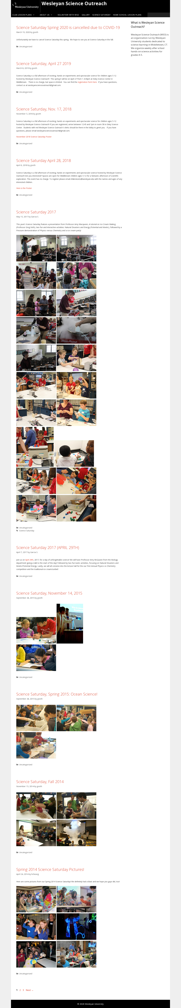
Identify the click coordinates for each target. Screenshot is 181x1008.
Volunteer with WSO (68, 15)
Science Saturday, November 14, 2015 (49, 593)
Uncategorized (25, 46)
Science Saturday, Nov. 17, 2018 (43, 109)
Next (30, 990)
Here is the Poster (24, 188)
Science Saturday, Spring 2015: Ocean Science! (56, 694)
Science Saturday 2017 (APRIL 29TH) (47, 547)
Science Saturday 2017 (36, 211)
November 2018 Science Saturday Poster (34, 136)
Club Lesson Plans (22, 15)
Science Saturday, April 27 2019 (43, 63)
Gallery (86, 15)
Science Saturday (101, 15)
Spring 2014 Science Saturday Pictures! (50, 869)
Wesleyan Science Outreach (74, 3)
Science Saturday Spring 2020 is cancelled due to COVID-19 (68, 27)
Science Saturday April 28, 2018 (43, 160)
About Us (44, 15)
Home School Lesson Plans (127, 15)
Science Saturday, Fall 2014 (40, 781)
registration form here (87, 82)
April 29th (29, 560)
